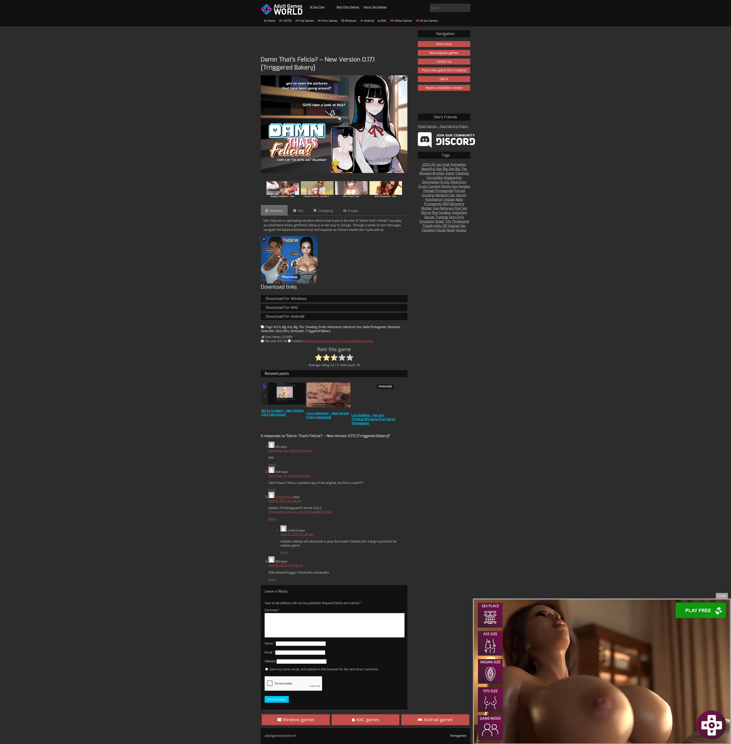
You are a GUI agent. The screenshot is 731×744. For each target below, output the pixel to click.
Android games (437, 719)
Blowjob (425, 173)
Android (368, 21)
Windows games (297, 719)
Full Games (306, 21)
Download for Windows (286, 298)
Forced (460, 191)
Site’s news (444, 44)
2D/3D (287, 21)
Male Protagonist (374, 327)
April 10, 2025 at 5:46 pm (285, 565)
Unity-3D (440, 226)
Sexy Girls (282, 331)
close (722, 595)
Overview (276, 211)
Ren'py (426, 213)
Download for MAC (282, 307)
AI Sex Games (428, 21)
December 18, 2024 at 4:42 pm (289, 476)
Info (300, 211)
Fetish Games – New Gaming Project (443, 126)
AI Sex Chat (317, 7)
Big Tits (299, 327)
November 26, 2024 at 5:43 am (290, 451)
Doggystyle (453, 178)
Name (270, 643)
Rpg (435, 213)
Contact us (444, 62)
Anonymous (283, 497)
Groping (428, 195)
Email (270, 652)
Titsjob (427, 226)
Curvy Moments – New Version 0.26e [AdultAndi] (327, 415)
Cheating (311, 327)
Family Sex (449, 186)
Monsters (457, 204)
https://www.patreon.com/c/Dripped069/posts (300, 512)
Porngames (458, 736)
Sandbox (445, 213)
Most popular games (444, 53)
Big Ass (287, 327)
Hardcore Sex (352, 327)
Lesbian (449, 200)
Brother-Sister (444, 173)
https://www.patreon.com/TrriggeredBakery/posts (338, 341)
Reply (272, 465)
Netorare (394, 327)
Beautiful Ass (431, 169)
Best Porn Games (348, 7)
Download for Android (285, 316)
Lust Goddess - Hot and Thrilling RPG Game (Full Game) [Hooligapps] (373, 419)
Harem (461, 195)
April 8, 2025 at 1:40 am (297, 534)
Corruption (435, 178)
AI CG (277, 327)
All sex (436, 165)
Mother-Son (430, 208)
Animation (458, 165)
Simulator (297, 331)
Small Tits (443, 221)
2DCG (426, 165)
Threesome (460, 221)
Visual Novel (445, 230)
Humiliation (434, 200)
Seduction (267, 331)
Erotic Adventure (330, 327)
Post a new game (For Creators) (444, 70)
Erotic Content (429, 186)
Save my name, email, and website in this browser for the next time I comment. (323, 669)
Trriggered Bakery (317, 331)
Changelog (325, 211)
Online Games (403, 21)
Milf (446, 204)
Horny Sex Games (375, 7)
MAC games (367, 719)
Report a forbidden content (444, 88)
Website (270, 661)
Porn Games (329, 21)
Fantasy (464, 186)
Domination (431, 182)
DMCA (444, 79)
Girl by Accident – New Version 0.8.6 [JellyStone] (282, 413)
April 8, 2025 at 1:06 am (285, 501)
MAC (383, 21)
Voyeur (461, 230)
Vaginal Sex (457, 226)
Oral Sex (460, 208)
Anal (446, 165)
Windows (350, 21)
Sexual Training (436, 217)
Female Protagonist (438, 191)
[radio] (318, 358)
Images (353, 211)
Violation (428, 230)
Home (271, 21)
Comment (272, 610)
